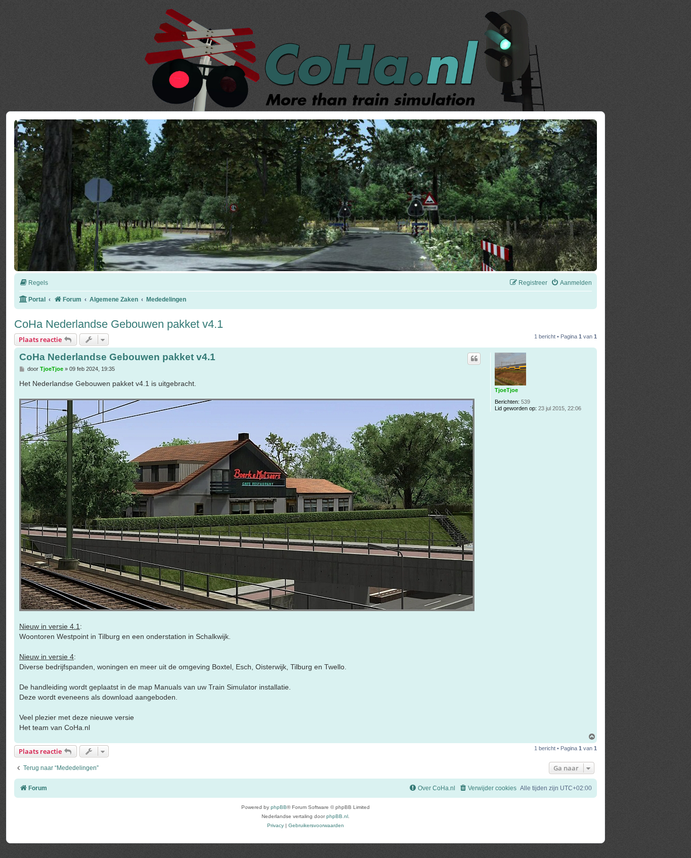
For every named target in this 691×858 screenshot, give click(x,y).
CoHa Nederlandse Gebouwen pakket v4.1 (118, 324)
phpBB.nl (337, 816)
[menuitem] (33, 283)
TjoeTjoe (506, 390)
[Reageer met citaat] (474, 359)
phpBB (279, 807)
